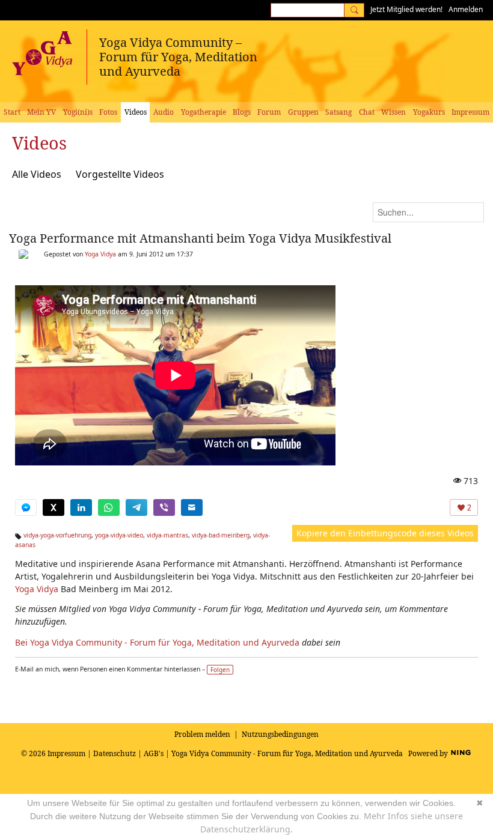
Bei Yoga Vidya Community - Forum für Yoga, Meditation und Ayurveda (157, 642)
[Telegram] (136, 507)
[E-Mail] (192, 507)
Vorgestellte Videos (120, 174)
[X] (53, 507)
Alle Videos (36, 174)
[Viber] (164, 507)
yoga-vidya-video (119, 535)
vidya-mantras (167, 535)
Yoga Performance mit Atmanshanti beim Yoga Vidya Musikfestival (200, 238)
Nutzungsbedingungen (280, 734)
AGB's (154, 753)
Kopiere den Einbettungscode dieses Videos (385, 533)
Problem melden (202, 734)
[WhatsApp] (109, 507)
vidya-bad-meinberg (221, 535)
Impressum (66, 753)
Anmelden (466, 9)
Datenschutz (114, 753)
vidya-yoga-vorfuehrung (57, 535)
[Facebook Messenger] (26, 507)
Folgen (220, 669)
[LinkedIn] (81, 507)
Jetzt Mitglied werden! (406, 9)
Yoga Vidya (100, 254)
